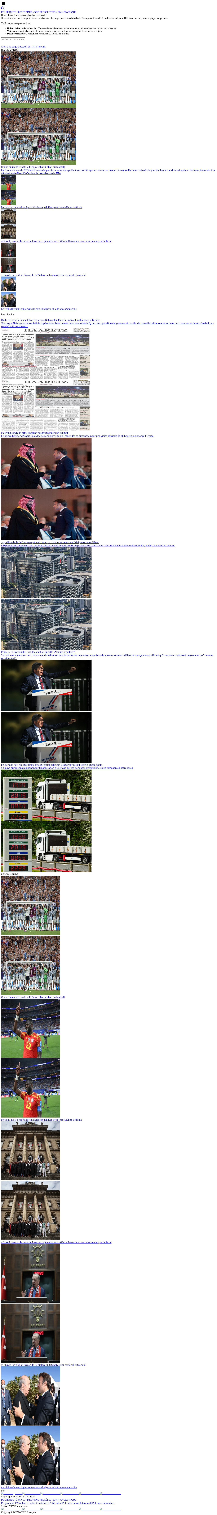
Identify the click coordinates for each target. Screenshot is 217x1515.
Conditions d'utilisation (49, 1503)
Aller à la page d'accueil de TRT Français (23, 46)
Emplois (31, 1503)
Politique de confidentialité (77, 1503)
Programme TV (9, 1503)
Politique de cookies (103, 1503)
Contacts (22, 1503)
